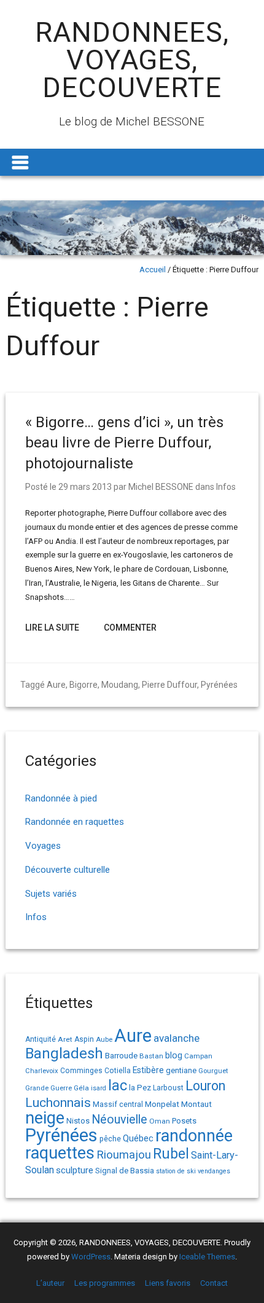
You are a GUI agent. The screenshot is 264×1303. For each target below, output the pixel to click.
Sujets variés (51, 893)
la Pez (140, 1087)
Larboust (168, 1088)
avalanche (176, 1038)
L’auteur (50, 1283)
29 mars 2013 (85, 487)
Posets (184, 1120)
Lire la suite (52, 627)
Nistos (78, 1120)
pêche (110, 1138)
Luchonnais (58, 1102)
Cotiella (117, 1070)
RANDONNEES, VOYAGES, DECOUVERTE (132, 60)
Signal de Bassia (124, 1170)
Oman (159, 1121)
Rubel (171, 1154)
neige (44, 1118)
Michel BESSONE (160, 487)
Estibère (148, 1070)
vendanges (214, 1171)
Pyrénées (219, 685)
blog (173, 1055)
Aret (65, 1039)
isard (98, 1088)
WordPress (91, 1256)
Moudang (119, 685)
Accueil (152, 269)
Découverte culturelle (67, 869)
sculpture (74, 1170)
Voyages (43, 845)
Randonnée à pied (61, 798)
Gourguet (213, 1071)
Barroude (121, 1055)
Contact (214, 1283)
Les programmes (104, 1283)
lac (117, 1085)
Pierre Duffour (169, 685)
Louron (205, 1085)
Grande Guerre (48, 1088)
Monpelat (162, 1104)
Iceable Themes (207, 1256)
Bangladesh (64, 1053)
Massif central (118, 1104)
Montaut (196, 1104)
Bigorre (83, 685)
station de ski (176, 1171)
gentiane (181, 1070)
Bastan (151, 1056)
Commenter (130, 627)
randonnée (194, 1136)
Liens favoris (167, 1283)
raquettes (60, 1153)
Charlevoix (41, 1071)
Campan (198, 1056)
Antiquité (40, 1039)
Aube (104, 1040)
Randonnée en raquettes (74, 821)
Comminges (81, 1070)
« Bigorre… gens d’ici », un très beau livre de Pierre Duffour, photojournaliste (124, 443)
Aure (56, 685)
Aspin (84, 1039)
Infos (226, 487)
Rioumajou (123, 1154)
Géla (81, 1088)
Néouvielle (119, 1119)
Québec (138, 1138)
